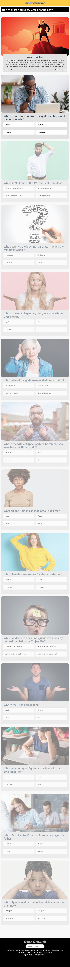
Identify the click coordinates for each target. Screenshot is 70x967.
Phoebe (7, 125)
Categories (21, 952)
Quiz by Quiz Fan (9, 70)
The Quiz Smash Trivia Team (54, 950)
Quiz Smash (10, 950)
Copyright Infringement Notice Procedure (39, 952)
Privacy (27, 950)
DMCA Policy (20, 950)
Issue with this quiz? (60, 70)
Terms (42, 950)
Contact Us (34, 950)
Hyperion (40, 125)
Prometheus (41, 132)
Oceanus (8, 132)
